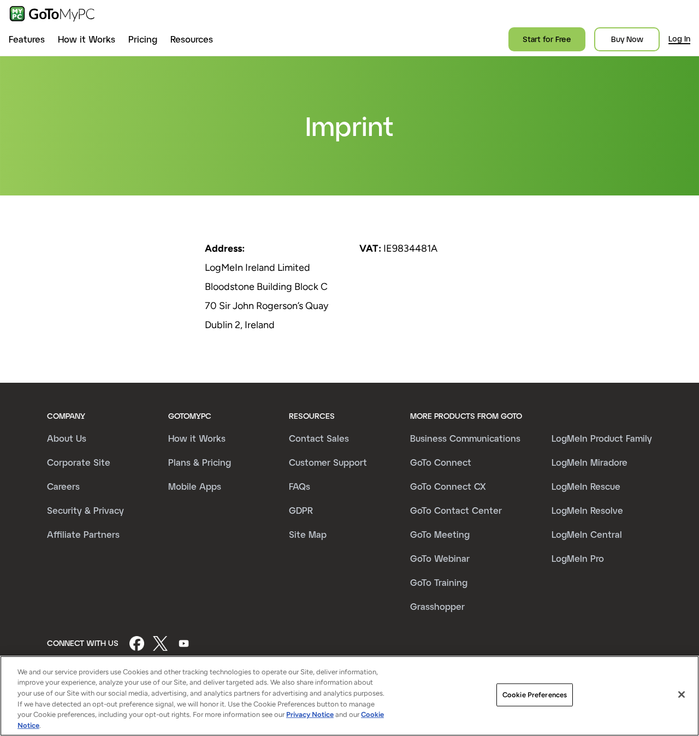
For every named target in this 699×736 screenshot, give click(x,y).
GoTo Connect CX (448, 486)
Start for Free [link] (547, 39)
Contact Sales (319, 438)
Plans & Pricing (199, 462)
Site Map (308, 534)
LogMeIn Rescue (586, 486)
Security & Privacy (85, 510)
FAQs (299, 486)
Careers (63, 486)
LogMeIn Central (587, 534)
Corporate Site (78, 462)
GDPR (301, 510)
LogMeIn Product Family (602, 438)
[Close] (682, 694)
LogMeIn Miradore (589, 462)
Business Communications (465, 438)
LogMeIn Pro (578, 558)
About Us (66, 438)
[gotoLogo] (52, 13)
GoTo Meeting (440, 534)
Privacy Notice (310, 714)
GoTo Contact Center (456, 510)
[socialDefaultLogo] (136, 643)
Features (27, 39)
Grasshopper (437, 606)
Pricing (142, 39)
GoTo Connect (440, 462)
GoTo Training (438, 582)
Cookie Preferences (534, 695)
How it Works (86, 39)
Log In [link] (679, 38)
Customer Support (328, 462)
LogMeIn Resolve (587, 510)
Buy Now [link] (627, 39)
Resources (191, 39)
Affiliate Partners (83, 534)
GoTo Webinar (440, 558)
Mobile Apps (194, 486)
